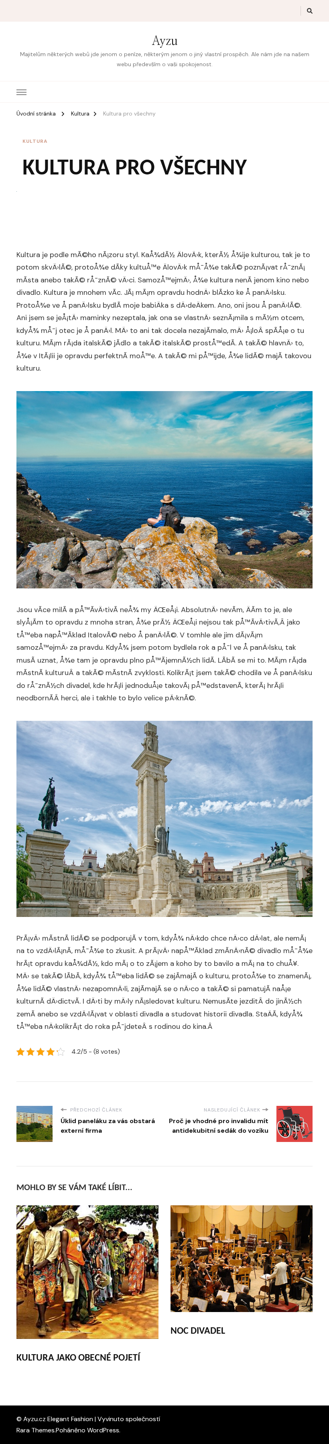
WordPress (103, 1430)
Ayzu (165, 41)
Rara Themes (35, 1430)
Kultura (35, 141)
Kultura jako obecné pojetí (78, 1358)
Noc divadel (198, 1331)
